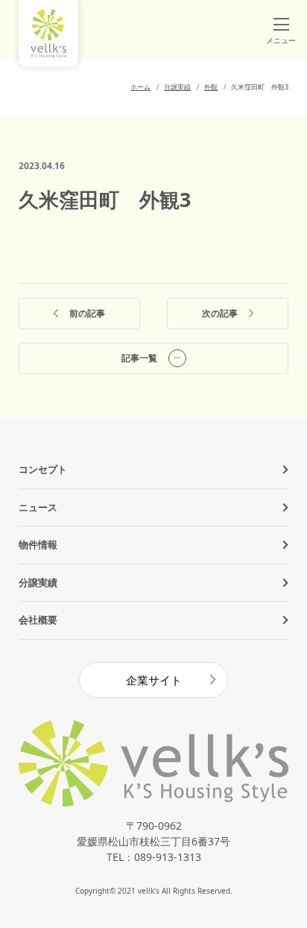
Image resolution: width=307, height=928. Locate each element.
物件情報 (38, 544)
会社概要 (38, 619)
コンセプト (43, 469)
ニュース (38, 507)
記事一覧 (139, 358)
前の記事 (87, 313)
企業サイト (154, 680)
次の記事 (220, 313)
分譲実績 (38, 582)
